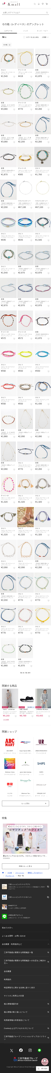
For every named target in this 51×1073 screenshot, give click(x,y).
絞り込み (44, 1068)
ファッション (19, 873)
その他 (9, 873)
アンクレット (9, 876)
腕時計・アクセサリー (35, 873)
